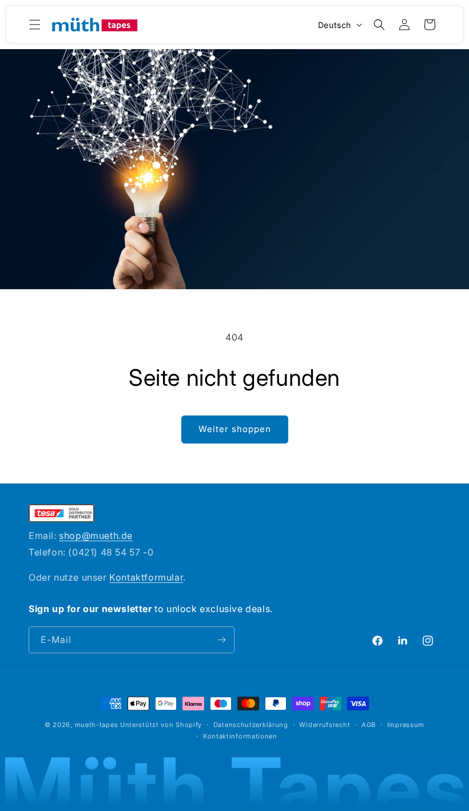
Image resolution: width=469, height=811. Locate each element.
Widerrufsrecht (324, 725)
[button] (34, 24)
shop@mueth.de (96, 535)
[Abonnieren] (221, 639)
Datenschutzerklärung (250, 725)
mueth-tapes (96, 725)
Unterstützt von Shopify (161, 725)
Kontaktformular (146, 577)
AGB (368, 725)
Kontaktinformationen (240, 736)
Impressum (405, 725)
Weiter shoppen (234, 429)
